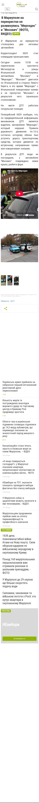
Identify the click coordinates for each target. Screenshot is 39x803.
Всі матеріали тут (19, 639)
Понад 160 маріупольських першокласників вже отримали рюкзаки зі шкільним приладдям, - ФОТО (18, 566)
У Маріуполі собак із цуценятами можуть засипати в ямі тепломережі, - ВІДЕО (19, 500)
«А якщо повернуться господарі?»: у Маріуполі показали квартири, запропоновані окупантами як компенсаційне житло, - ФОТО (18, 467)
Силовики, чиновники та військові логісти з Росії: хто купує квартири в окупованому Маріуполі (19, 598)
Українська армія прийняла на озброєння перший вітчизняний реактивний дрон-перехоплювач (19, 386)
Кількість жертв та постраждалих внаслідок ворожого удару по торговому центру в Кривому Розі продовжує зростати (18, 406)
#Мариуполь (5, 301)
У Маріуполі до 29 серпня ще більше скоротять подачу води (17, 583)
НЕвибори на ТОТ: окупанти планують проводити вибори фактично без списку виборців (18, 485)
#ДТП (12, 301)
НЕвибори (10, 624)
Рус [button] (7, 9)
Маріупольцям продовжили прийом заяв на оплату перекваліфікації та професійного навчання (17, 518)
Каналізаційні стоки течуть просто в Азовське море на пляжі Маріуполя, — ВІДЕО (16, 448)
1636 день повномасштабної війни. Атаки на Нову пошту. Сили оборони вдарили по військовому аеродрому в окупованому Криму (18, 544)
